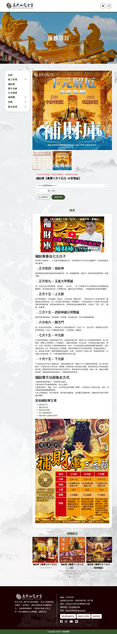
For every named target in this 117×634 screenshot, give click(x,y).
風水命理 (12, 106)
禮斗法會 (12, 88)
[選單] (109, 6)
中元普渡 (12, 93)
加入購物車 (43, 197)
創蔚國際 (66, 632)
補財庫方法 (43, 405)
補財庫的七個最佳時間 (48, 416)
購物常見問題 (83, 616)
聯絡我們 (96, 616)
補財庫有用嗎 (44, 410)
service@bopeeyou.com (75, 610)
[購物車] (103, 6)
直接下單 (58, 197)
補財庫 (11, 84)
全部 (10, 75)
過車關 (11, 97)
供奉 (10, 102)
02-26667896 (74, 607)
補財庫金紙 (43, 407)
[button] (69, 577)
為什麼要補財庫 (45, 413)
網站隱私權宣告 (68, 616)
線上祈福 (12, 79)
